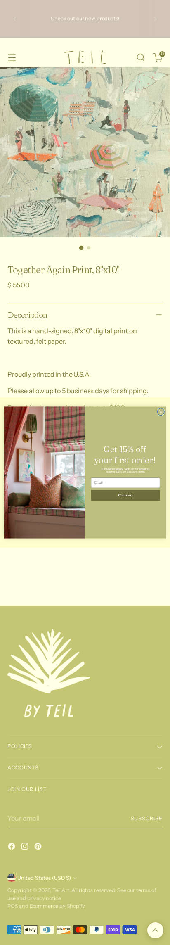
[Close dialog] (160, 412)
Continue (125, 495)
